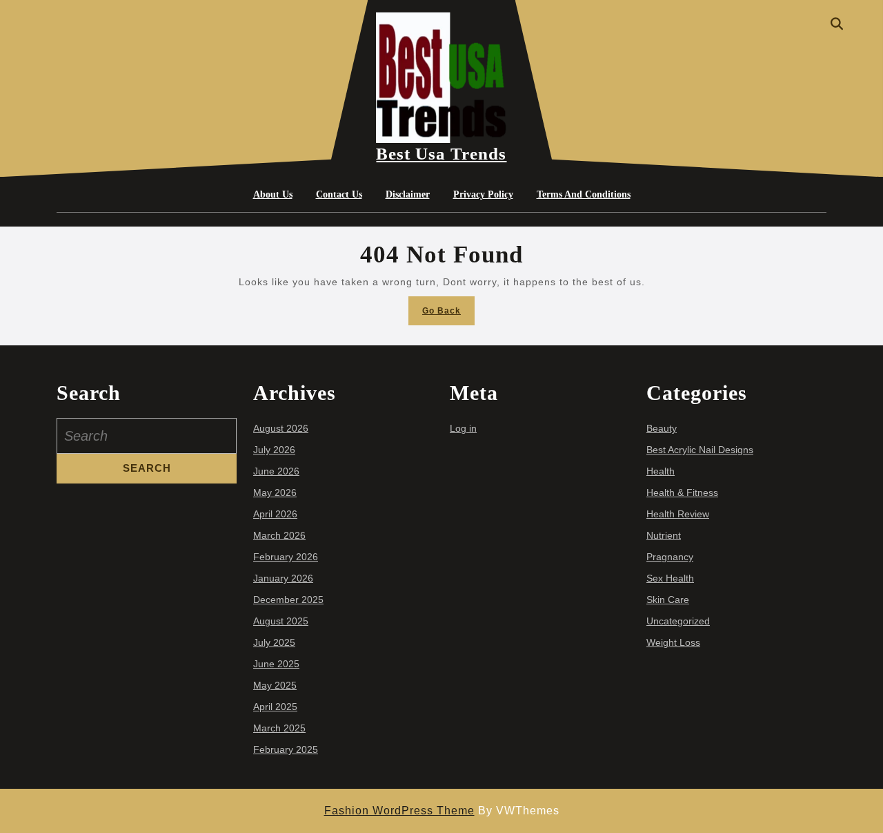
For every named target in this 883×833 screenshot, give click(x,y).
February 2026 (285, 556)
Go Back (448, 314)
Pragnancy (669, 556)
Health (660, 471)
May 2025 (275, 685)
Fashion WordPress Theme (399, 810)
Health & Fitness (682, 492)
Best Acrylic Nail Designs (699, 449)
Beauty (661, 428)
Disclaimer (408, 194)
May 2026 (275, 492)
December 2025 (288, 599)
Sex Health (670, 578)
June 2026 (276, 471)
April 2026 (275, 513)
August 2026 (280, 428)
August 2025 (280, 620)
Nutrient (663, 535)
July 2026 (274, 449)
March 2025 (279, 728)
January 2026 (283, 578)
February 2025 (285, 749)
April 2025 (275, 706)
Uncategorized (678, 620)
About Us (272, 194)
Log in (463, 428)
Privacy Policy (483, 194)
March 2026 (279, 535)
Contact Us (339, 194)
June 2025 (276, 663)
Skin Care (667, 599)
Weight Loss (673, 642)
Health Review (677, 513)
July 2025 (274, 642)
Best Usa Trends (441, 153)
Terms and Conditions (584, 194)
